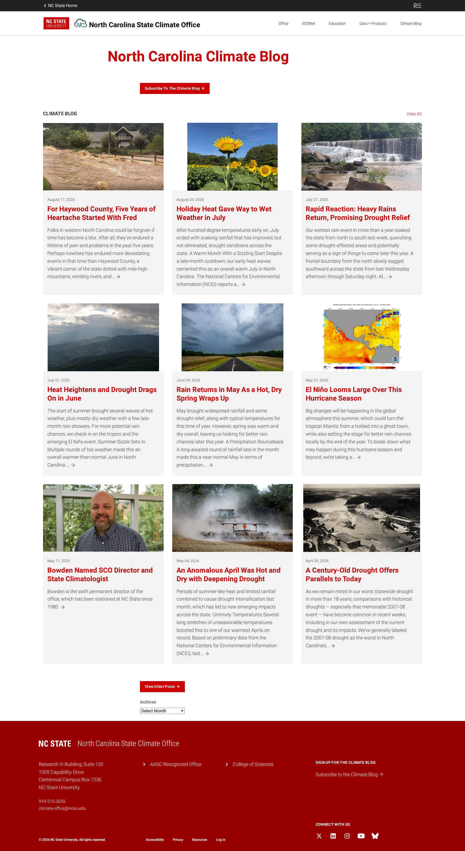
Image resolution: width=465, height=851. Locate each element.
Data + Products (373, 23)
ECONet (308, 23)
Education (337, 23)
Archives (148, 702)
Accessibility (155, 840)
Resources (199, 840)
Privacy (178, 840)
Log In (221, 840)
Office (283, 23)
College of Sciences (253, 764)
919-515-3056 (52, 801)
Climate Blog (410, 23)
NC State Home (62, 5)
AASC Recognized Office (175, 764)
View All (414, 113)
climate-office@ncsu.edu (62, 808)
